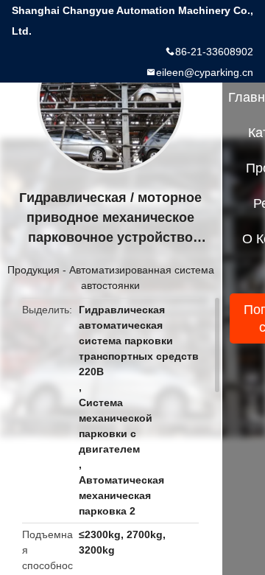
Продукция (33, 270)
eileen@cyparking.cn (204, 72)
